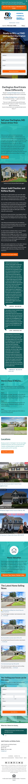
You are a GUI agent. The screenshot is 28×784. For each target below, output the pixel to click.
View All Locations (7, 452)
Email (4, 65)
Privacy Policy (19, 757)
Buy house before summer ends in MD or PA (11, 637)
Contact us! (4, 751)
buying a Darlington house (13, 92)
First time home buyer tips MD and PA (10, 663)
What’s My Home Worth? (8, 757)
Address (5, 55)
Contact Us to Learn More (9, 254)
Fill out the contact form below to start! (14, 7)
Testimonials (12, 22)
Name (4, 694)
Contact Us (17, 756)
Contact (17, 22)
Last (15, 698)
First (3, 698)
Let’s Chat (5, 157)
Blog (25, 757)
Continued (5, 615)
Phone (4, 60)
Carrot (14, 780)
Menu (23, 25)
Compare (10, 756)
